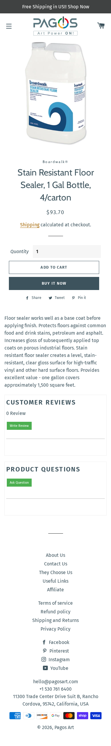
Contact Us (55, 564)
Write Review (19, 426)
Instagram (58, 659)
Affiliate (55, 590)
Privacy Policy (55, 629)
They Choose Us (55, 572)
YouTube (58, 668)
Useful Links (55, 581)
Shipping (29, 225)
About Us (55, 555)
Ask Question (19, 483)
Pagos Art (64, 727)
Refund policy (55, 612)
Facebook (58, 642)
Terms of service (55, 603)
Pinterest (58, 651)
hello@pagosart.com (55, 681)
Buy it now (54, 283)
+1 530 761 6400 (55, 689)
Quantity (19, 251)
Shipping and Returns (55, 620)
